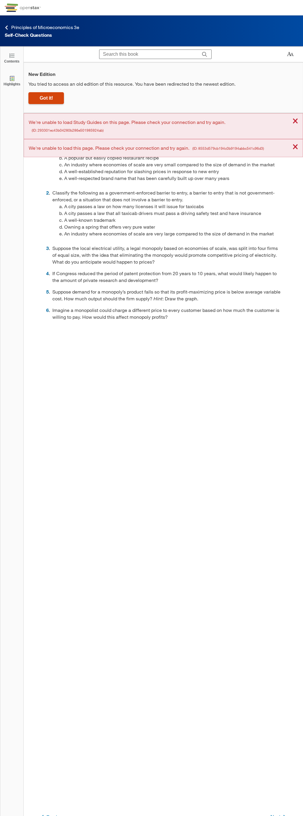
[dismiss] (295, 121)
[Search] (204, 54)
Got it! (46, 98)
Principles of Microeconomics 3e (45, 27)
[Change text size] (290, 54)
